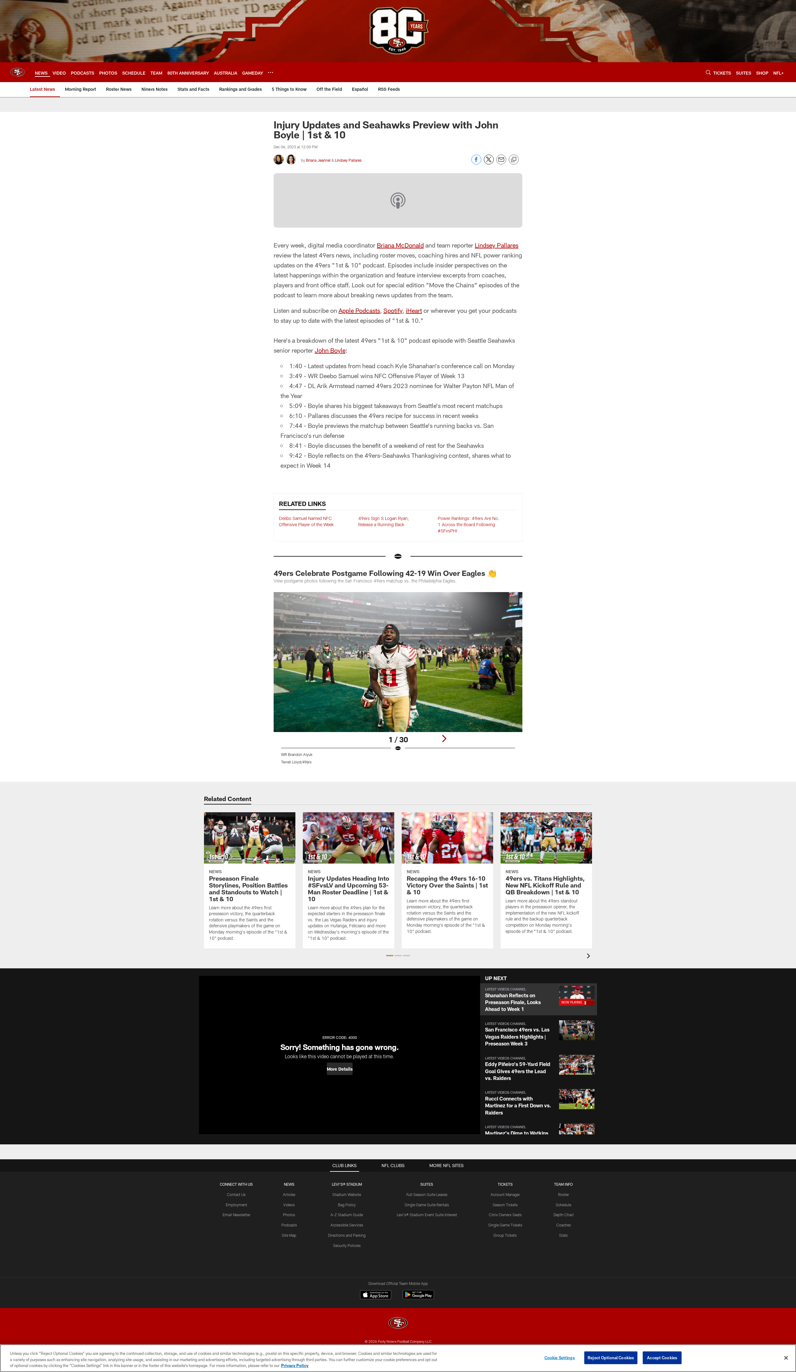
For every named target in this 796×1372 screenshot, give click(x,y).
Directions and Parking (347, 1235)
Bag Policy (347, 1205)
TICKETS (505, 1184)
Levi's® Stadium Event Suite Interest (427, 1214)
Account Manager (505, 1194)
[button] (390, 955)
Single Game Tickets (505, 1225)
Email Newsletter (236, 1214)
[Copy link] (514, 160)
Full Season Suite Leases (426, 1194)
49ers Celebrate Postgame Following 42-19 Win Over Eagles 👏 (385, 572)
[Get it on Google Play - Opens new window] (418, 1297)
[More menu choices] (270, 72)
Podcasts (289, 1225)
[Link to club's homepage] (17, 72)
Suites (426, 1184)
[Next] (444, 738)
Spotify (392, 310)
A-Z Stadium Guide (347, 1214)
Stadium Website (346, 1194)
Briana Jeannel (318, 160)
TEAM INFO (563, 1184)
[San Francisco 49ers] (398, 1323)
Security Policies (347, 1245)
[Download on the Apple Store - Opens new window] (375, 1295)
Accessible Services (347, 1225)
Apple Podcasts (359, 310)
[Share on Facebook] (476, 162)
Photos (289, 1214)
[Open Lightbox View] (398, 682)
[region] (398, 1358)
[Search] (708, 72)
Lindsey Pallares (348, 160)
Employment (236, 1205)
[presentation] (589, 956)
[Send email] (501, 162)
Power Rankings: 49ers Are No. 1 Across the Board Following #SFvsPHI (468, 524)
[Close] (786, 1358)
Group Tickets (505, 1235)
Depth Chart (563, 1214)
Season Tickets (505, 1205)
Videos (289, 1205)
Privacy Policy (294, 1365)
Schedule (563, 1205)
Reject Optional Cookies (611, 1357)
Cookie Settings (559, 1357)
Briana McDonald (400, 245)
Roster (563, 1194)
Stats (563, 1235)
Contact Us (236, 1194)
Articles (289, 1194)
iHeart (414, 310)
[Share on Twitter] (489, 162)
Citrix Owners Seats (505, 1214)
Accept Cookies (662, 1357)
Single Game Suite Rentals (427, 1205)
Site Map (289, 1235)
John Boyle (330, 350)
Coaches (563, 1225)
